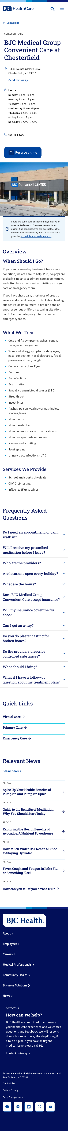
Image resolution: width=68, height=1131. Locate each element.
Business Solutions (15, 985)
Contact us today (17, 1053)
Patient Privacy (10, 1090)
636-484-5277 (16, 134)
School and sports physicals (27, 477)
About (7, 933)
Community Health (15, 975)
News (6, 996)
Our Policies (9, 1083)
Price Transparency (13, 1097)
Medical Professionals (17, 964)
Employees (10, 944)
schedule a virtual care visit (36, 236)
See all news (11, 771)
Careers (8, 954)
